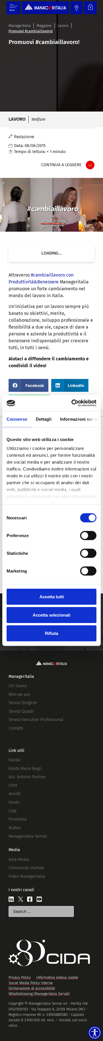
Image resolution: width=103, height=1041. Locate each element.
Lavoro (63, 25)
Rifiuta (51, 633)
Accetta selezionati (51, 614)
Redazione (24, 136)
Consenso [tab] (17, 418)
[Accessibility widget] (95, 1033)
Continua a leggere (61, 164)
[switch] (88, 535)
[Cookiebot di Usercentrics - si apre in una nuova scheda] (72, 403)
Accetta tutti (51, 596)
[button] (28, 385)
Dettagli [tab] (44, 418)
